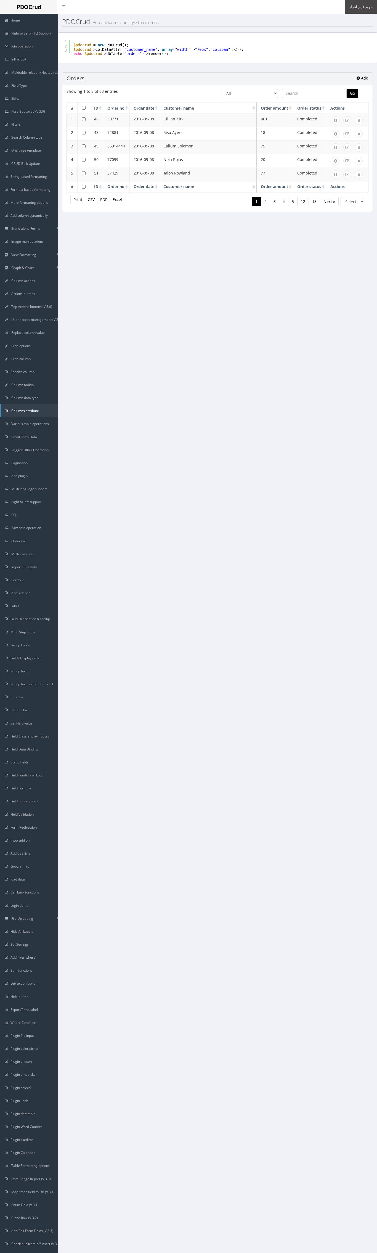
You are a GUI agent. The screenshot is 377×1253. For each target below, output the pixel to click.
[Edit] (347, 120)
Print (77, 199)
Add (364, 78)
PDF (103, 199)
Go (352, 93)
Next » (329, 201)
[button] (64, 7)
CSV (91, 199)
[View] (335, 120)
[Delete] (359, 120)
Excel (117, 199)
